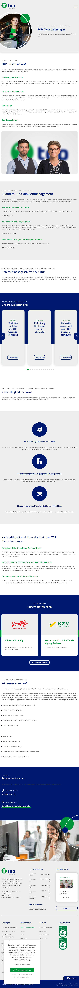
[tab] (28, 369)
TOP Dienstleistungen (43, 26)
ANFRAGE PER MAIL (8, 248)
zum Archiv (66, 908)
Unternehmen (54, 26)
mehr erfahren (64, 897)
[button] (2, 336)
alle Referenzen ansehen (39, 662)
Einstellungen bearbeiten (21, 977)
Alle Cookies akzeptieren (22, 970)
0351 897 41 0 (8, 794)
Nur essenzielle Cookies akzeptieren (22, 974)
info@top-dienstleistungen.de (16, 805)
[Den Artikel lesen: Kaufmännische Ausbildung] (66, 885)
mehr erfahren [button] (40, 357)
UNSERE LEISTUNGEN (8, 233)
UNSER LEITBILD (7, 215)
